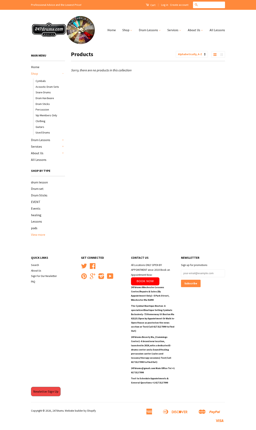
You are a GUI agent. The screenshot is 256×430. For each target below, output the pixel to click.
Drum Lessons (149, 30)
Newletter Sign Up (45, 391)
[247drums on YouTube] (110, 277)
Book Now (145, 281)
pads (34, 228)
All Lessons (217, 30)
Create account (179, 5)
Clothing (40, 121)
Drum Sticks (43, 104)
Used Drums (43, 132)
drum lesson (39, 182)
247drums (58, 410)
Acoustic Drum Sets (47, 87)
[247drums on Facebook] (93, 267)
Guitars (40, 127)
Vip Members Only (46, 115)
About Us (194, 30)
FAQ (33, 281)
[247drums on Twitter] (84, 267)
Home (111, 30)
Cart (152, 5)
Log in (164, 5)
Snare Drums (43, 92)
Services (173, 30)
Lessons (36, 221)
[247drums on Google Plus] (93, 277)
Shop (126, 30)
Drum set (37, 189)
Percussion (42, 109)
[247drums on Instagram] (101, 277)
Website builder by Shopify (80, 410)
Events (35, 208)
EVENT (35, 202)
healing (36, 215)
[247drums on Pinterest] (84, 277)
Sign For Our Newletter (44, 276)
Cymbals (41, 81)
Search (35, 265)
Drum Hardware (45, 98)
